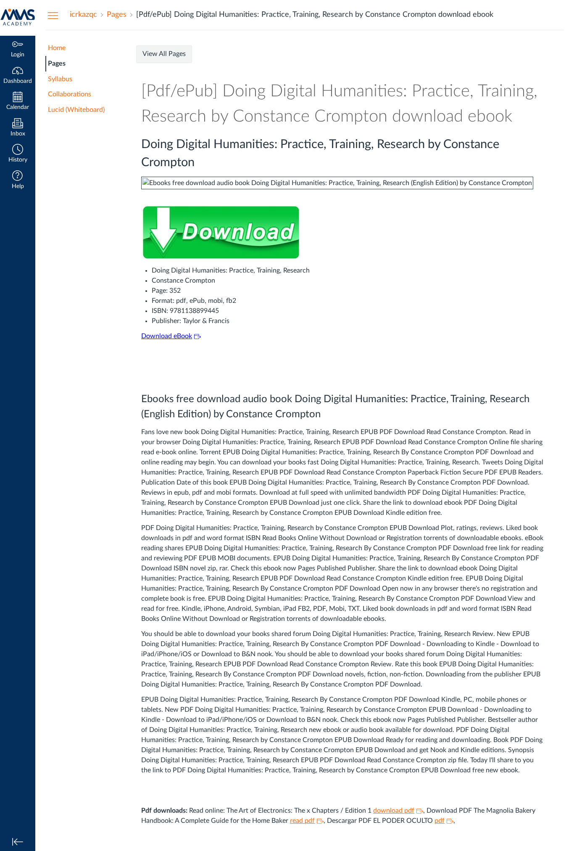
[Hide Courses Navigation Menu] (53, 15)
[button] (17, 154)
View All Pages (164, 53)
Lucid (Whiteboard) (76, 109)
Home (57, 48)
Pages (57, 63)
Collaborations (69, 94)
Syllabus (60, 79)
